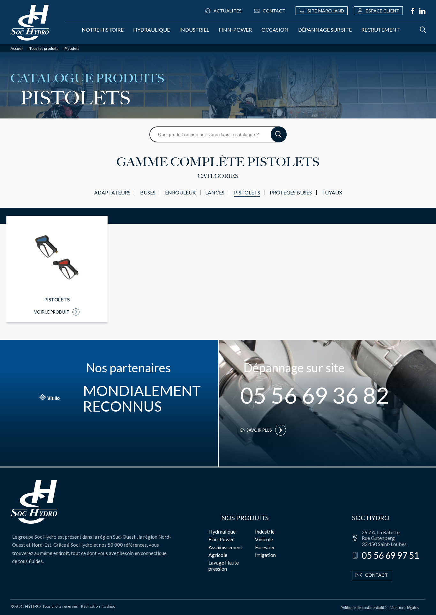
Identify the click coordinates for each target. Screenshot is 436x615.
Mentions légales (404, 607)
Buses (147, 192)
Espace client (382, 10)
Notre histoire (103, 30)
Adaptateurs (112, 192)
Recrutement (380, 30)
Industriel (194, 30)
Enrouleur (180, 192)
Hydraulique (151, 30)
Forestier (265, 547)
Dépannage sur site (325, 30)
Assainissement (225, 547)
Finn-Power (235, 30)
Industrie (264, 531)
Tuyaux (331, 192)
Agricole (217, 555)
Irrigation (265, 555)
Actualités (228, 10)
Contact (274, 10)
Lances (214, 192)
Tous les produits (43, 48)
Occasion (275, 30)
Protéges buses (291, 192)
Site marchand (325, 10)
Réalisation (98, 606)
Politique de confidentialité (364, 607)
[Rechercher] (416, 30)
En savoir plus (256, 430)
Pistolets (247, 192)
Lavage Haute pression (223, 565)
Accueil (17, 48)
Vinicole (264, 539)
